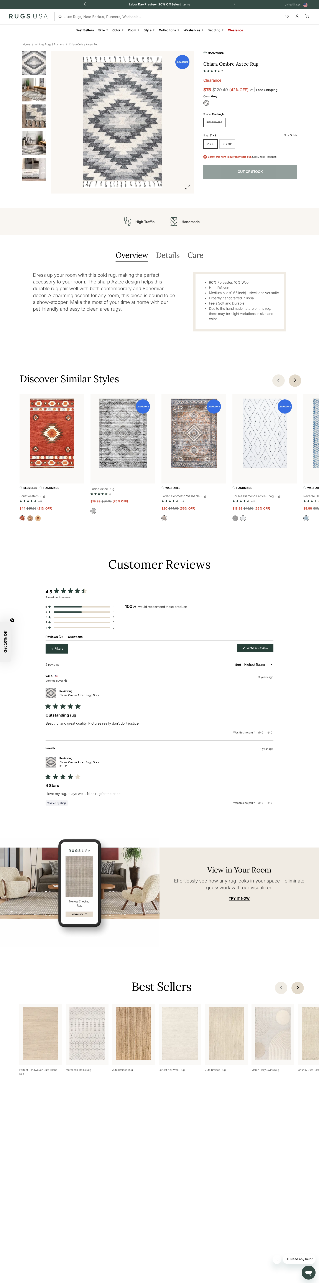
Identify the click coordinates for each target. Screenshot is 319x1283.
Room (132, 30)
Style (147, 30)
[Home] (28, 17)
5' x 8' (210, 144)
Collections (167, 30)
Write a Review (259, 649)
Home (26, 44)
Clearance (235, 30)
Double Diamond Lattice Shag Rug (256, 496)
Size (101, 30)
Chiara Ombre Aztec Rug (83, 44)
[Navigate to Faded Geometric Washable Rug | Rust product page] (193, 434)
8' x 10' (227, 144)
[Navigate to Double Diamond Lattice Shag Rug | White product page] (264, 434)
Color (116, 30)
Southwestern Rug (32, 496)
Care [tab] (195, 255)
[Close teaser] (12, 620)
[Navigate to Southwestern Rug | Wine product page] (52, 434)
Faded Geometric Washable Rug (183, 496)
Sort (238, 664)
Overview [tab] (132, 255)
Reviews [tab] (54, 637)
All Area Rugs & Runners (49, 44)
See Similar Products (264, 156)
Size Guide (290, 135)
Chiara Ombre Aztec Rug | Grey (79, 695)
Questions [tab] (75, 637)
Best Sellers (85, 30)
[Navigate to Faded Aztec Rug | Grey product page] (122, 434)
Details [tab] (167, 255)
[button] (213, 70)
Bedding (214, 30)
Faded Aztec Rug (102, 489)
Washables (192, 30)
